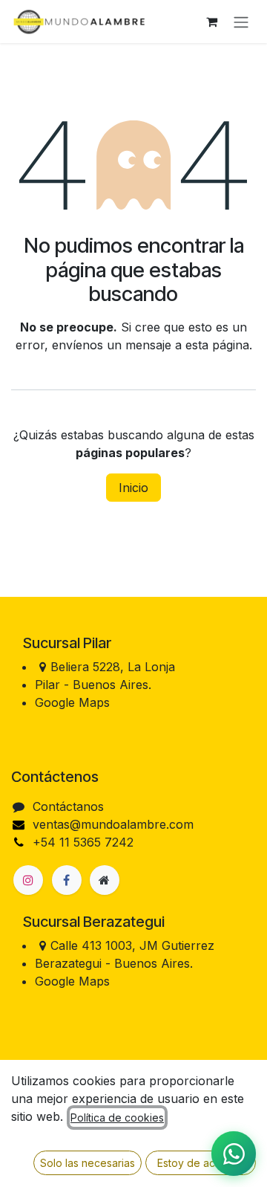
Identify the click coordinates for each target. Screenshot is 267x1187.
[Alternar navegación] (241, 21)
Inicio (133, 487)
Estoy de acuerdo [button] (201, 1163)
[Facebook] (67, 880)
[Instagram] (28, 880)
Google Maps (72, 702)
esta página (217, 344)
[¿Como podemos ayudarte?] (233, 1153)
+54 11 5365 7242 (83, 842)
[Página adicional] (104, 880)
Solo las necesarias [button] (87, 1163)
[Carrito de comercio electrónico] (211, 21)
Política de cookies (117, 1117)
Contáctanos (68, 806)
